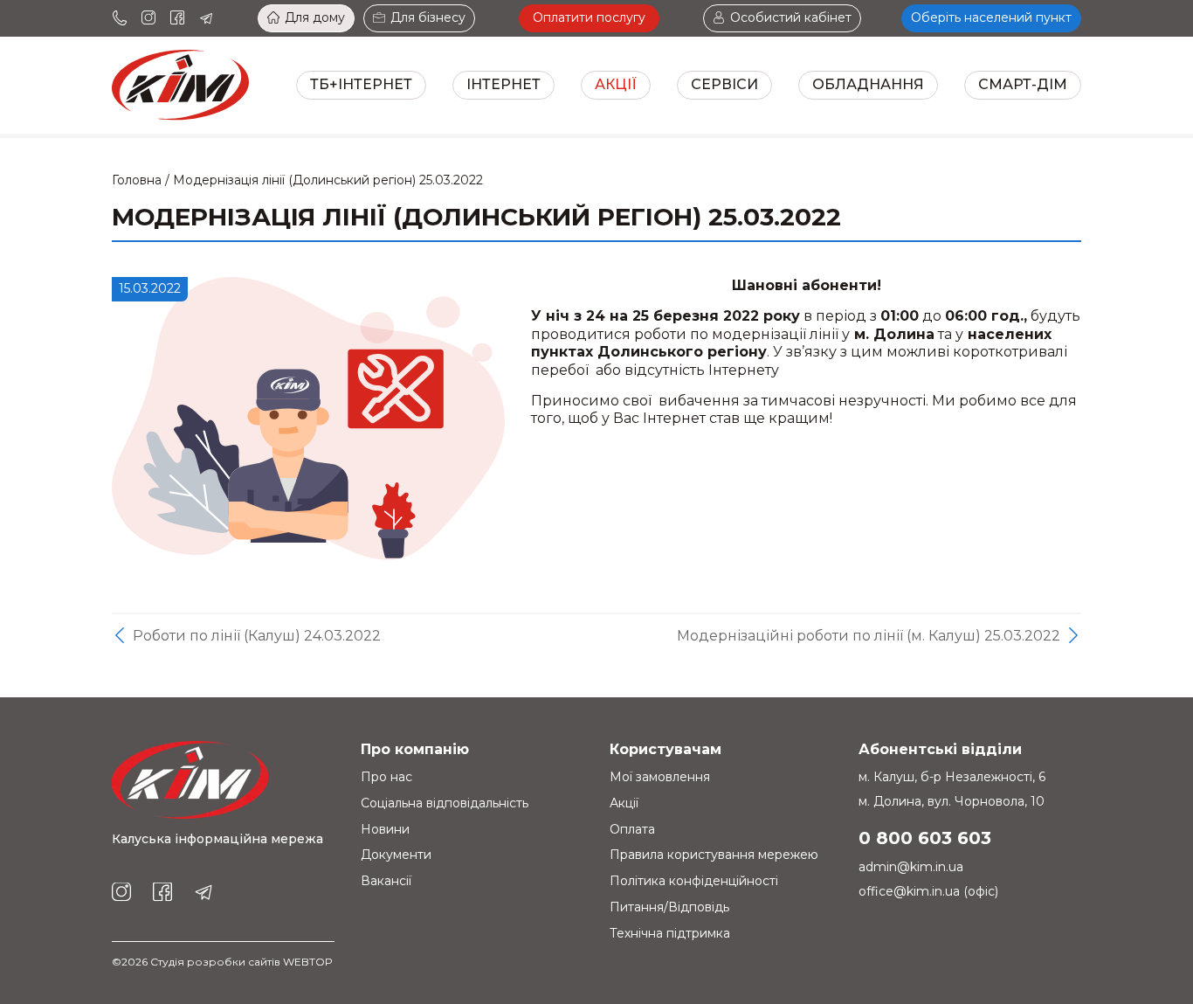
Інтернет (503, 84)
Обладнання (868, 84)
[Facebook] (177, 18)
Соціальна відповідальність (444, 803)
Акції (616, 84)
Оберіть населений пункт (991, 17)
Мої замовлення (660, 777)
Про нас (386, 777)
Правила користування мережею (714, 854)
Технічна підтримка (670, 933)
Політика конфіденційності (694, 881)
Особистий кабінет (791, 17)
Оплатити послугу (589, 17)
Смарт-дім (1022, 84)
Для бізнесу (427, 17)
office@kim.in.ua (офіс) (928, 891)
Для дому (315, 17)
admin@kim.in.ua (911, 867)
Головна (137, 180)
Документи (396, 854)
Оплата (632, 829)
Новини (385, 829)
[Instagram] (148, 18)
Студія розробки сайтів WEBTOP (241, 961)
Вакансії (386, 881)
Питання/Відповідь (669, 907)
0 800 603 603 (925, 837)
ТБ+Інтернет (361, 84)
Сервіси (724, 84)
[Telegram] (206, 18)
